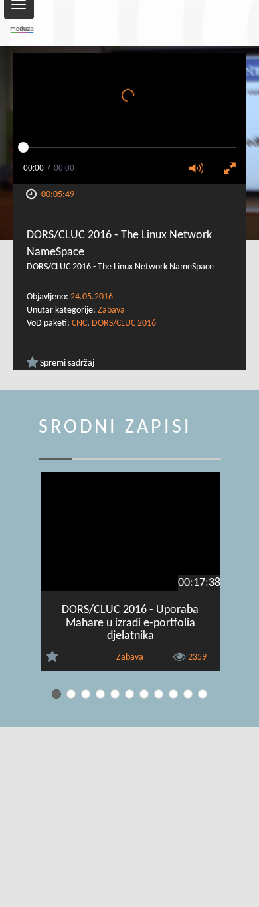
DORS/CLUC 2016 (124, 323)
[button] (200, 169)
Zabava (111, 310)
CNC (79, 323)
